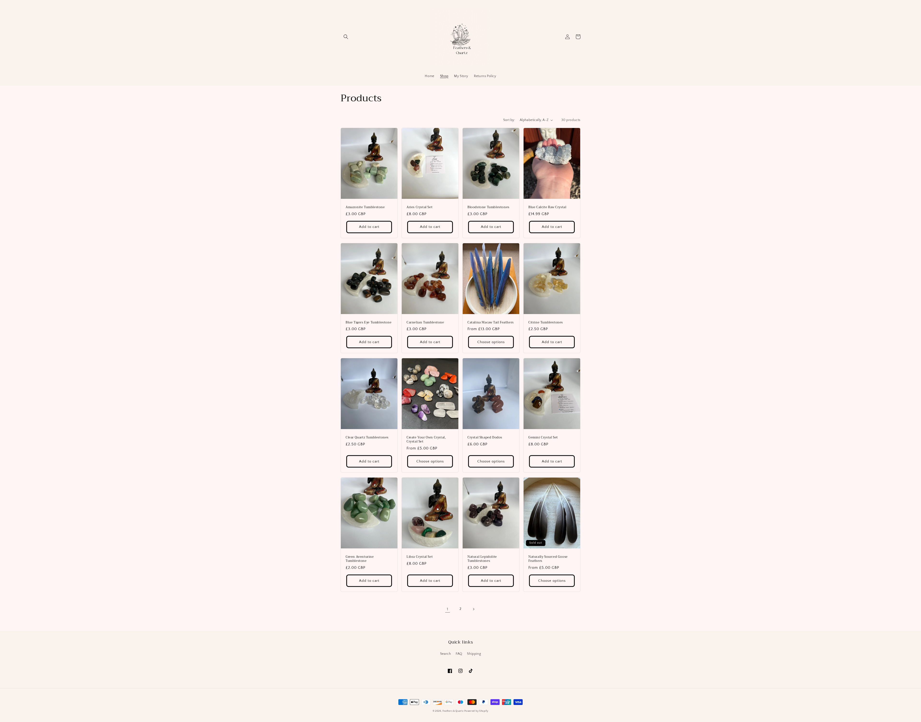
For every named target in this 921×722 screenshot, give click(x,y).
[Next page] (473, 609)
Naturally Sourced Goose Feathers (548, 559)
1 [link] (447, 609)
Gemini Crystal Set (543, 438)
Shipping (474, 654)
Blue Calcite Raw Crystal (547, 207)
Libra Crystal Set (420, 557)
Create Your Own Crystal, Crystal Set (426, 440)
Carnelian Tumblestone (425, 323)
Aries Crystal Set (419, 207)
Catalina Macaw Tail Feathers (490, 323)
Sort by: (509, 120)
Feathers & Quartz (453, 711)
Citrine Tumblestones (545, 323)
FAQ (459, 654)
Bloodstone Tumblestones (488, 207)
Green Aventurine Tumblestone (360, 559)
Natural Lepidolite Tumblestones (482, 559)
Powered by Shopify (476, 711)
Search (445, 654)
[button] (346, 36)
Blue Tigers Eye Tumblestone (368, 323)
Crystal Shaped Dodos (484, 438)
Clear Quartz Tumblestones (367, 438)
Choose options (491, 342)
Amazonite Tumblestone (365, 207)
